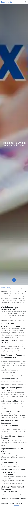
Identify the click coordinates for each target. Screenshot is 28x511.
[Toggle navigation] (25, 2)
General (8, 287)
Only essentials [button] (19, 508)
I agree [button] (25, 508)
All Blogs (3, 287)
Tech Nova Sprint (7, 2)
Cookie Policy (16, 505)
